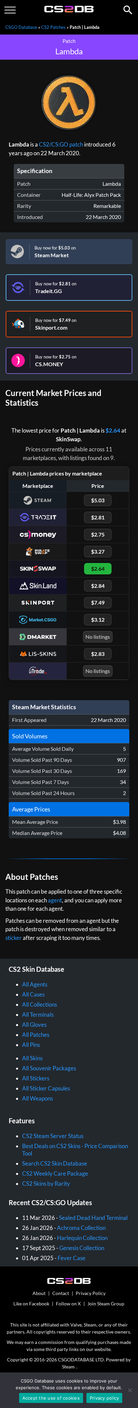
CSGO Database (21, 27)
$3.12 (98, 619)
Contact (60, 1293)
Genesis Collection (81, 1247)
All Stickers (35, 1078)
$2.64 (113, 430)
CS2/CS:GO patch (61, 144)
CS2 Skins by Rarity (46, 1183)
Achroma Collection (81, 1227)
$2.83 (98, 654)
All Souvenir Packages (49, 1068)
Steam (68, 1366)
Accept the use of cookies (51, 1398)
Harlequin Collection (82, 1237)
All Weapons (37, 1098)
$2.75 (98, 534)
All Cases (33, 994)
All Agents (34, 984)
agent (55, 900)
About (39, 1293)
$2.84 (98, 585)
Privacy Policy (91, 1293)
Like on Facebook (31, 1303)
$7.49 (98, 602)
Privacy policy (104, 1398)
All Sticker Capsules (46, 1088)
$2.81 (98, 517)
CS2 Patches (53, 27)
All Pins (31, 1044)
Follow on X (68, 1303)
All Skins (32, 1058)
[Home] (69, 11)
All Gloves (34, 1024)
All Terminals (38, 1014)
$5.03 (98, 500)
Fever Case (71, 1257)
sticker (13, 937)
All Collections (39, 1004)
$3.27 (98, 551)
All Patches (35, 1034)
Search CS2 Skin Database (54, 1163)
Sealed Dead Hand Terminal (93, 1217)
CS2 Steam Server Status (52, 1135)
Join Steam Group (105, 1303)
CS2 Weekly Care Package (55, 1173)
